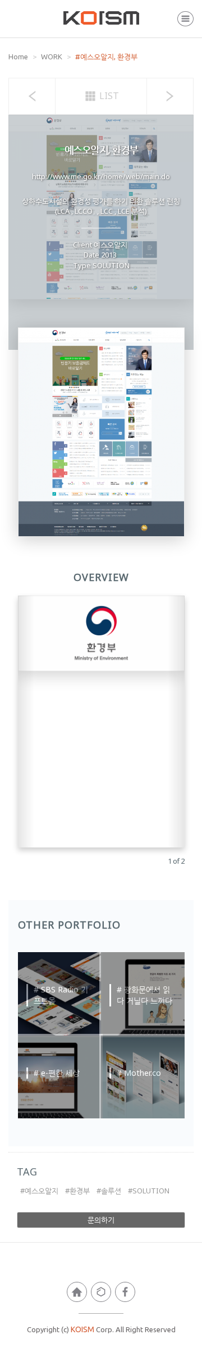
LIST (108, 96)
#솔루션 (109, 1191)
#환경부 (77, 1191)
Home (18, 56)
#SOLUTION (148, 1191)
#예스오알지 (39, 1191)
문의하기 (101, 1220)
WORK (51, 56)
